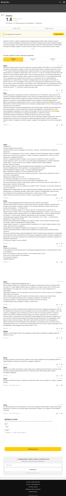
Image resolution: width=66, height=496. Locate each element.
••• (9, 90)
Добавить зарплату (49, 28)
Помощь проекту (33, 487)
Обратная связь (33, 491)
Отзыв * (7, 430)
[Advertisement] (33, 135)
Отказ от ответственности (33, 484)
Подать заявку (58, 34)
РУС (60, 2)
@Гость (5, 369)
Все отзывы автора (14, 385)
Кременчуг (39, 23)
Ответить (5, 90)
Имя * (6, 424)
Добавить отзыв (16, 28)
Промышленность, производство (25, 23)
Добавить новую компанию (33, 489)
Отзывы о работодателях (33, 482)
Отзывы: (11, 23)
